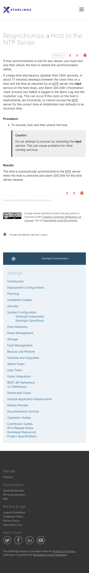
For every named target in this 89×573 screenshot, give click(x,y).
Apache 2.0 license (64, 551)
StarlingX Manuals (13, 490)
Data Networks (17, 326)
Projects (8, 477)
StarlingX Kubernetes (30, 316)
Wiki (5, 498)
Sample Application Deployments (29, 399)
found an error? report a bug (28, 234)
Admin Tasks (15, 364)
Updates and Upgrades (23, 357)
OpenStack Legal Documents (60, 220)
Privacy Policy (11, 520)
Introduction (15, 281)
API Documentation (14, 494)
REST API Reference (21, 382)
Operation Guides (19, 417)
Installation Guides (19, 300)
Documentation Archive (23, 411)
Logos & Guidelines (14, 512)
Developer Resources (21, 432)
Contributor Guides (20, 424)
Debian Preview (17, 405)
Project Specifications (22, 436)
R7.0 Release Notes (20, 428)
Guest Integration (19, 376)
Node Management (20, 333)
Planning (13, 293)
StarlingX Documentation (55, 258)
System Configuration (21, 312)
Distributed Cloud (19, 393)
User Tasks (14, 370)
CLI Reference (16, 386)
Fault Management (19, 345)
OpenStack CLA (12, 524)
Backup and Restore (21, 351)
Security (12, 306)
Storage (12, 339)
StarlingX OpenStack (30, 320)
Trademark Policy (13, 516)
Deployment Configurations (25, 287)
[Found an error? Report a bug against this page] (85, 55)
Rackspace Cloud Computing (50, 554)
